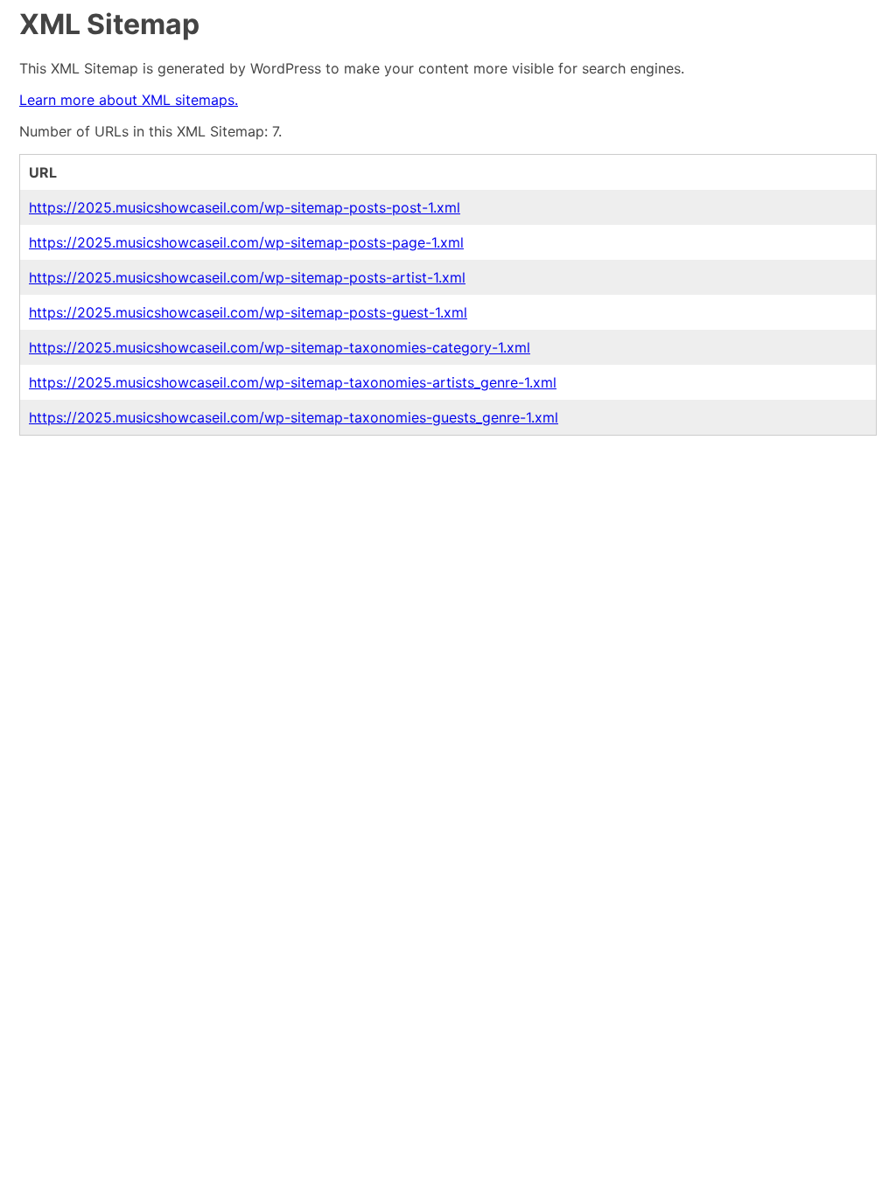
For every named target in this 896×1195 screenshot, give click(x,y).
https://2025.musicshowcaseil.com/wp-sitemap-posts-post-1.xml (244, 207)
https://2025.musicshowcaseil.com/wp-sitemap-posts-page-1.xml (246, 242)
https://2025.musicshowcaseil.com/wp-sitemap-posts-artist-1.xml (247, 277)
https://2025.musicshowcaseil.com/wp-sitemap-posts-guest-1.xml (248, 312)
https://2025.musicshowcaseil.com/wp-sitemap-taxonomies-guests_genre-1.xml (293, 417)
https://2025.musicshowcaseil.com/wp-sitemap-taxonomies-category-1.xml (279, 347)
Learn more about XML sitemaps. (128, 99)
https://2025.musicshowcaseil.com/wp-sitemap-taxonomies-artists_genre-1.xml (292, 382)
